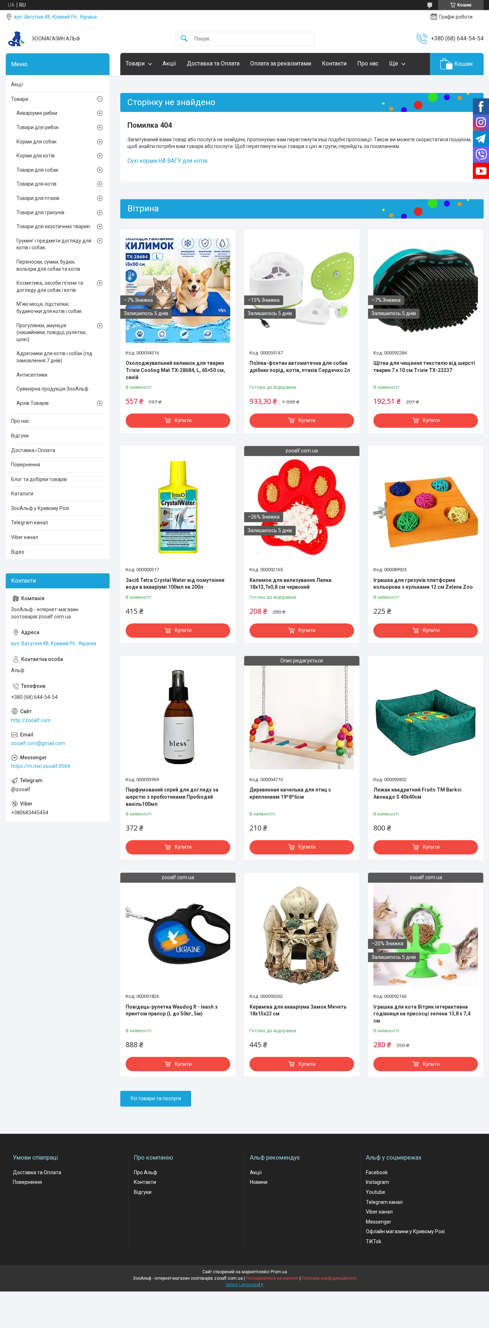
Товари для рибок (37, 127)
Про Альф (145, 1172)
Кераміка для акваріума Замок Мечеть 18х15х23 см (298, 1010)
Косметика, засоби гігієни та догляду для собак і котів (49, 286)
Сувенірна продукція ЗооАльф (52, 389)
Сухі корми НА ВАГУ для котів (167, 160)
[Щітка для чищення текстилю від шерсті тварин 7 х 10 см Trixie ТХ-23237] (425, 290)
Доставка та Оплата (213, 63)
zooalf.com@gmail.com (38, 743)
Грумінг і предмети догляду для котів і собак (53, 244)
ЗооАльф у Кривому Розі (40, 508)
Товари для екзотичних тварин (53, 226)
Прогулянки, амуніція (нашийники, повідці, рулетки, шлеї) (51, 332)
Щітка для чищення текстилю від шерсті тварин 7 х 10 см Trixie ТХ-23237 (424, 366)
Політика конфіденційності (329, 1278)
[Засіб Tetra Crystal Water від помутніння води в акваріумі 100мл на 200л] (178, 507)
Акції (169, 63)
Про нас (367, 63)
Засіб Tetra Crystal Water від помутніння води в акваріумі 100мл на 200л (175, 583)
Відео (17, 552)
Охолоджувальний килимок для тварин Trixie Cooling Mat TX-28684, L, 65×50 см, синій (175, 370)
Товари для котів (36, 184)
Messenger (378, 1222)
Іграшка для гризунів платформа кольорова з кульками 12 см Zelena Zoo (423, 583)
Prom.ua (279, 1271)
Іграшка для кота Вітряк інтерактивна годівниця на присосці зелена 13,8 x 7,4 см (421, 1014)
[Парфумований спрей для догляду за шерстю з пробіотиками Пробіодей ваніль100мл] (178, 717)
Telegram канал (29, 522)
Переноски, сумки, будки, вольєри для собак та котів (48, 265)
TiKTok (373, 1241)
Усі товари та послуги (155, 1098)
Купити (183, 420)
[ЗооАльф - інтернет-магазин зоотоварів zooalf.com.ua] (16, 39)
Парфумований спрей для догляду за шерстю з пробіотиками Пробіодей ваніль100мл (172, 797)
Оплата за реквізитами (280, 63)
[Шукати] (184, 38)
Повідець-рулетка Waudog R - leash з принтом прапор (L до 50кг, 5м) (172, 1010)
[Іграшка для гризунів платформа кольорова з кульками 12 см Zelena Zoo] (425, 507)
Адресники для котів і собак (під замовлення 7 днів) (54, 357)
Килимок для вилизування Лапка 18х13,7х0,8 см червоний (290, 583)
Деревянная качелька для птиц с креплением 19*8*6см (290, 793)
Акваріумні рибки (36, 113)
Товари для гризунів (40, 212)
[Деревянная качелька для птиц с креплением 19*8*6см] (302, 717)
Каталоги (22, 493)
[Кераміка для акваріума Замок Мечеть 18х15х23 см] (302, 934)
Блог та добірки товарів (39, 479)
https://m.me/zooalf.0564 (40, 766)
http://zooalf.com (31, 720)
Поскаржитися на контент (272, 1278)
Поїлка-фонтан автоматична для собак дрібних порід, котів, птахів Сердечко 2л (300, 366)
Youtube (375, 1192)
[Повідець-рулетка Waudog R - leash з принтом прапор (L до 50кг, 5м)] (178, 934)
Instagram (377, 1182)
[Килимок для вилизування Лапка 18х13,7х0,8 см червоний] (302, 507)
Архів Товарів (32, 403)
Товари (135, 63)
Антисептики (31, 375)
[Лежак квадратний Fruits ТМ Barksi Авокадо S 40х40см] (425, 717)
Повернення (25, 464)
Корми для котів (35, 155)
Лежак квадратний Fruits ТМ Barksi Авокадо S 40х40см (417, 793)
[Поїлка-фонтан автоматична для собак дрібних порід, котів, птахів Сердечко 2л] (302, 290)
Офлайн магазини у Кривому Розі (405, 1231)
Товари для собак (37, 170)
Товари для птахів (37, 198)
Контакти (334, 63)
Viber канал (24, 537)
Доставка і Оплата (33, 450)
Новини (258, 1182)
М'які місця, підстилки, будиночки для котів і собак (49, 307)
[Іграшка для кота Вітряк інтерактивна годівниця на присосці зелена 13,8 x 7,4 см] (425, 934)
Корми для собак (36, 141)
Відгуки (20, 435)
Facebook (377, 1172)
